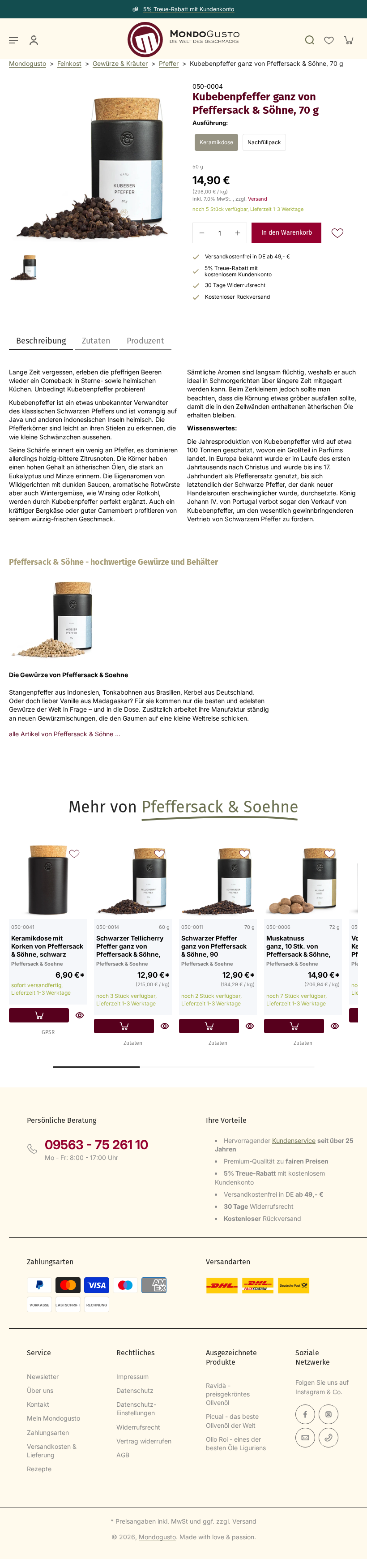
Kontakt (38, 1404)
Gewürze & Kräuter (120, 63)
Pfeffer (169, 63)
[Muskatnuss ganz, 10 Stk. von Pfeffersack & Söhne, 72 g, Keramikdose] (303, 880)
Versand (257, 199)
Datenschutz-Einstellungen (136, 1408)
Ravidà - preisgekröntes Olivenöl (228, 1394)
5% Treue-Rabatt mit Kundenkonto (189, 9)
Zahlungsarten (48, 1432)
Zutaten (133, 1043)
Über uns (40, 1390)
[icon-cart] (348, 40)
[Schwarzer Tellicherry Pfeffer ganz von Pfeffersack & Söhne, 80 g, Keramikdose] (133, 880)
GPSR (48, 1032)
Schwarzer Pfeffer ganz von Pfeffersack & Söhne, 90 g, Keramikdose (214, 946)
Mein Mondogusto (53, 1418)
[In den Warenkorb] (39, 1015)
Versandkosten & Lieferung (52, 1451)
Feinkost (69, 63)
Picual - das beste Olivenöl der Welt (232, 1421)
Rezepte (39, 1469)
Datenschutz (135, 1390)
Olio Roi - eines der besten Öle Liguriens (236, 1443)
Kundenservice (294, 1140)
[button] (286, 233)
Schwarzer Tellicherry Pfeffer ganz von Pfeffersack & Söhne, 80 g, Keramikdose (129, 946)
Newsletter (43, 1376)
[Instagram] (328, 1414)
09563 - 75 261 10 (96, 1144)
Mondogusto (27, 63)
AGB (122, 1455)
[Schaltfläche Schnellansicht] (80, 1015)
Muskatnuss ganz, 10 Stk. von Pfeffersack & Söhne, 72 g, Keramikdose (298, 946)
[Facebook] (305, 1414)
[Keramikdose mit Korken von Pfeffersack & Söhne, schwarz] (48, 880)
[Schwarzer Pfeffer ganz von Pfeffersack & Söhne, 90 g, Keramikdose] (218, 880)
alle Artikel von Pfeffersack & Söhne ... (64, 734)
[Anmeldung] (33, 40)
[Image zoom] (92, 165)
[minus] (202, 233)
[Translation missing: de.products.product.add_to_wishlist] (328, 40)
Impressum (132, 1376)
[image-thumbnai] (23, 267)
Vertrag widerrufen (143, 1441)
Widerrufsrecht (138, 1427)
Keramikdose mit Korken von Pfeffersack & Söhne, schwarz (47, 946)
